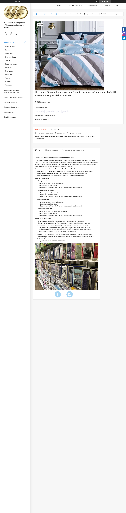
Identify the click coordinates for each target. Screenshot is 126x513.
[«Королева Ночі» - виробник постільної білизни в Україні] (15, 12)
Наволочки (8, 74)
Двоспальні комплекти (11, 107)
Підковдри (8, 67)
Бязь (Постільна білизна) (49, 14)
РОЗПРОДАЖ (9, 53)
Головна (58, 5)
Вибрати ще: (45, 115)
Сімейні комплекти (10, 117)
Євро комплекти (9, 112)
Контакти (107, 5)
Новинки (7, 50)
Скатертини (8, 85)
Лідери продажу (10, 46)
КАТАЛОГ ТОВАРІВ (10, 42)
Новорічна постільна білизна (13, 97)
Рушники (7, 78)
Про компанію (92, 5)
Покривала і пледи (11, 64)
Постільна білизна (10, 57)
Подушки (8, 81)
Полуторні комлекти (10, 102)
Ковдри (7, 60)
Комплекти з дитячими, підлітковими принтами (11, 91)
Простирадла (9, 71)
